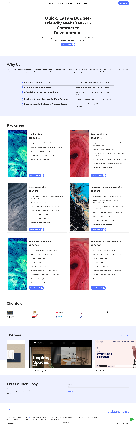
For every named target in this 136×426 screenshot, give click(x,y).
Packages (60, 3)
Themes (78, 3)
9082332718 (42, 417)
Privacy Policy (11, 423)
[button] (122, 335)
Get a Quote (67, 44)
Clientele (69, 3)
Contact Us (124, 3)
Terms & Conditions (122, 423)
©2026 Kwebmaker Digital (66, 422)
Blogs (86, 3)
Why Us (50, 3)
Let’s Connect (35, 175)
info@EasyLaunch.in (21, 417)
